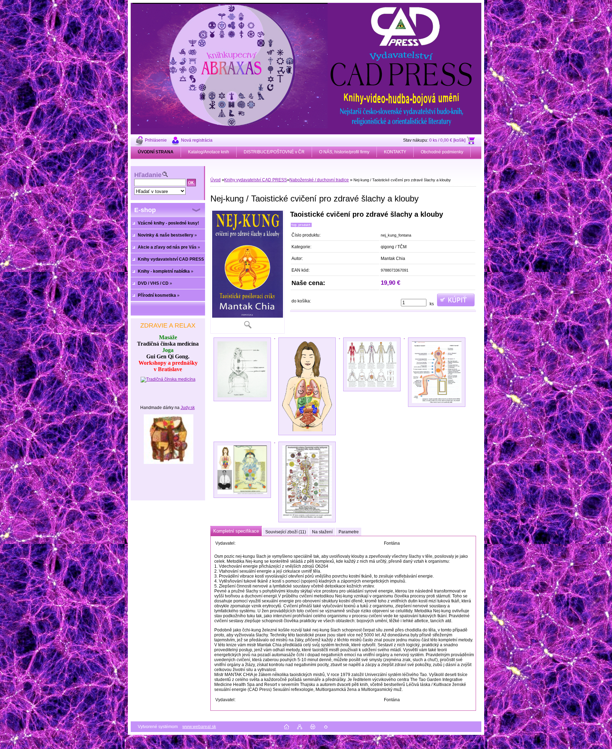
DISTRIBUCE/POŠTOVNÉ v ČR (274, 151)
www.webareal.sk (199, 726)
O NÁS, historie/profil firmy (344, 151)
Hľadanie (148, 174)
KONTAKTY (395, 151)
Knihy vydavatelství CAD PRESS (255, 179)
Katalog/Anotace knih (208, 151)
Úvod (215, 179)
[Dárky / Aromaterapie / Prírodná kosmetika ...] (168, 462)
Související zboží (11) (285, 531)
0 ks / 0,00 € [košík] (447, 140)
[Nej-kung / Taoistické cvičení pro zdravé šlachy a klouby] (247, 272)
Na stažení (322, 531)
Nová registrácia (196, 140)
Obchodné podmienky (442, 151)
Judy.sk (188, 407)
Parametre (349, 531)
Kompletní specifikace (236, 531)
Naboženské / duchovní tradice (319, 179)
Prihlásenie (156, 140)
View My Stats (306, 737)
